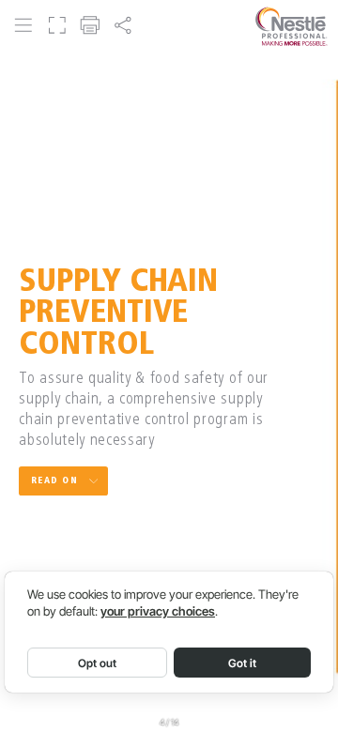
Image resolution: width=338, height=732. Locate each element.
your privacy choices (157, 611)
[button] (23, 25)
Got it (242, 663)
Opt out (97, 663)
